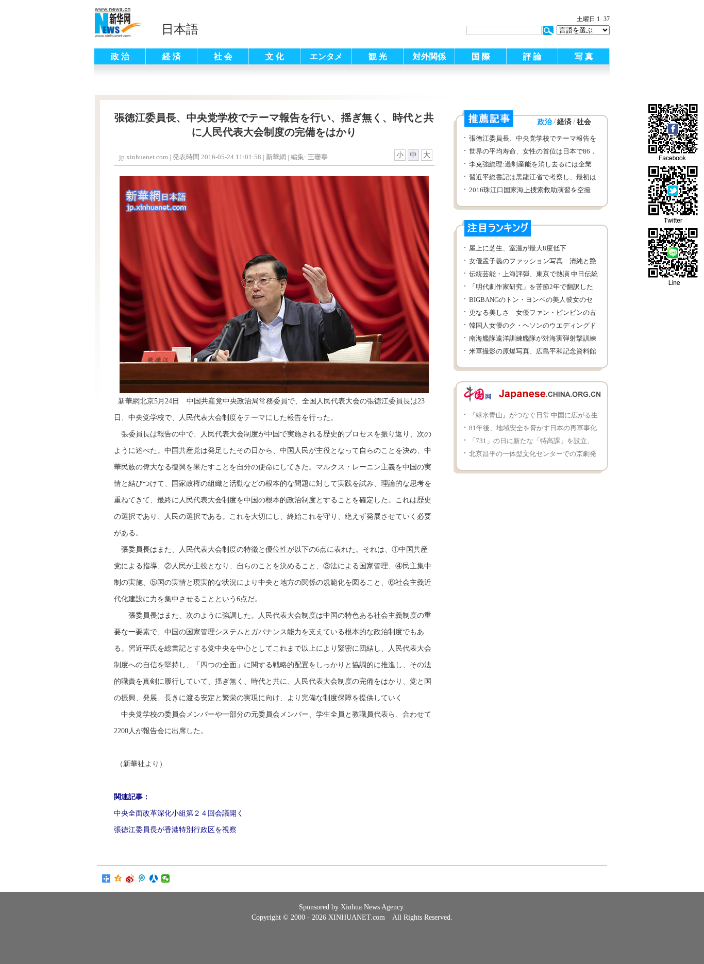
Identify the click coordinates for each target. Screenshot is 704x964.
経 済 (171, 56)
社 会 (223, 56)
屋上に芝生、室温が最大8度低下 (517, 248)
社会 (584, 122)
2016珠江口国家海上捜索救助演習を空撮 (530, 190)
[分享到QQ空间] (118, 878)
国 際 (481, 56)
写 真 (584, 56)
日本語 (179, 29)
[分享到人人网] (153, 878)
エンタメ (326, 56)
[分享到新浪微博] (130, 878)
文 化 (274, 56)
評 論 (532, 56)
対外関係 (429, 56)
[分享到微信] (165, 878)
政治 (545, 122)
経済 (564, 122)
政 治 (120, 56)
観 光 (377, 56)
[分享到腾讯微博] (142, 878)
